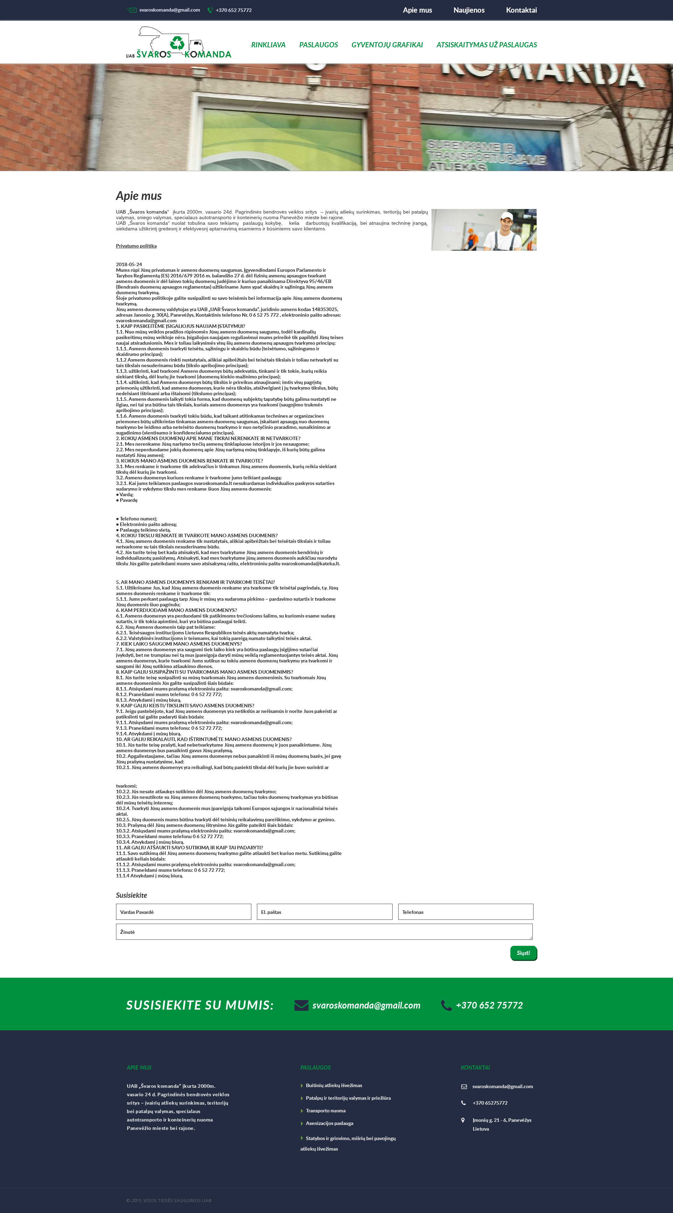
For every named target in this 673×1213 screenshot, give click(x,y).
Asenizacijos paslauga (329, 1123)
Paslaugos (318, 45)
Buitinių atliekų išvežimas (334, 1085)
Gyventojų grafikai (387, 45)
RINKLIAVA (268, 45)
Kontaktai (521, 10)
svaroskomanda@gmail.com (170, 10)
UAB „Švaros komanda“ (142, 212)
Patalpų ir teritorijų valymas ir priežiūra (348, 1098)
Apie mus (417, 10)
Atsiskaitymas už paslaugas (487, 45)
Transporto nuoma (326, 1110)
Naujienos (469, 10)
